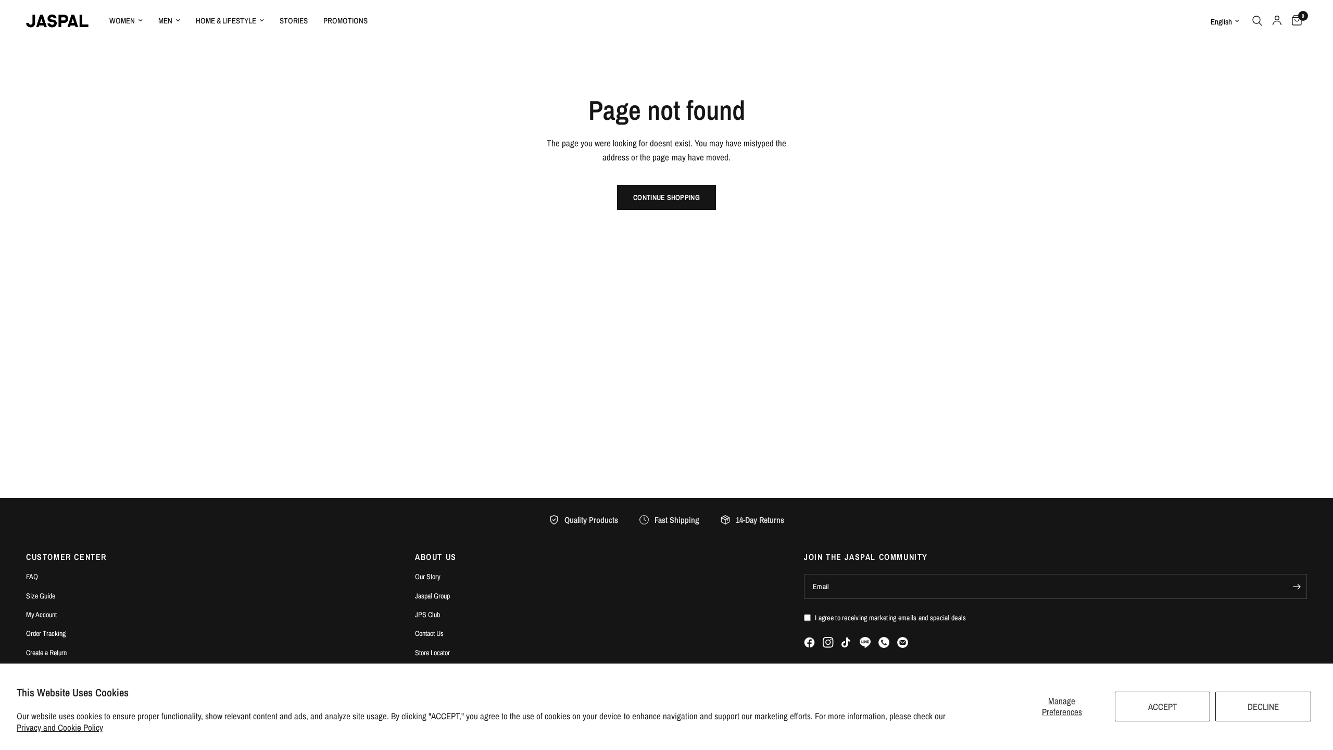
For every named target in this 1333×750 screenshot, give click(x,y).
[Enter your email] (1296, 586)
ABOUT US (436, 557)
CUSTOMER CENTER (66, 557)
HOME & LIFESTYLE (226, 20)
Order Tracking (46, 633)
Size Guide (40, 596)
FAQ (32, 576)
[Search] (1257, 21)
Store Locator (432, 652)
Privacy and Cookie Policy (60, 727)
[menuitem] (126, 20)
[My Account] (1277, 21)
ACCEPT (1162, 706)
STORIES (294, 20)
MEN (165, 20)
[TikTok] (846, 642)
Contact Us (429, 633)
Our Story (428, 576)
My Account (41, 614)
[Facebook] (809, 642)
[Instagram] (828, 642)
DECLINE (1263, 706)
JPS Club (427, 614)
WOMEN (122, 20)
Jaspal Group (432, 596)
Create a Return (46, 652)
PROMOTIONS (345, 20)
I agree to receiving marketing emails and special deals (890, 617)
